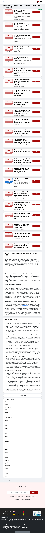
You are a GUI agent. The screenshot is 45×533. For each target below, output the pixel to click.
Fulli (5, 434)
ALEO (6, 423)
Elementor (6, 452)
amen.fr (6, 401)
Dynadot (6, 457)
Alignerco (6, 428)
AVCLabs (6, 447)
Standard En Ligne (8, 410)
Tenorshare (7, 460)
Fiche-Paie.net (7, 426)
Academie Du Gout (8, 407)
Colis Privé (6, 418)
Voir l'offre (36, 25)
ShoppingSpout (25, 305)
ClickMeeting (7, 420)
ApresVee (6, 468)
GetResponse (7, 462)
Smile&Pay (6, 470)
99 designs (7, 436)
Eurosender (7, 404)
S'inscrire (34, 492)
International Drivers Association (10, 463)
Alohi (5, 455)
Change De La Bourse (8, 417)
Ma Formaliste (7, 474)
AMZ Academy (7, 471)
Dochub (6, 442)
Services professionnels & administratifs (13, 480)
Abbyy (6, 439)
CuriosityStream (7, 465)
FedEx (6, 458)
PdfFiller (6, 433)
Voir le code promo (36, 181)
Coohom (6, 449)
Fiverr (6, 415)
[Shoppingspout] (6, 1)
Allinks (6, 425)
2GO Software (25, 480)
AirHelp (6, 409)
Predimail (6, 473)
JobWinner (6, 466)
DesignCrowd (7, 441)
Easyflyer (6, 412)
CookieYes (6, 444)
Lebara (6, 402)
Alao (5, 431)
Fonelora (6, 476)
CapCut (6, 450)
